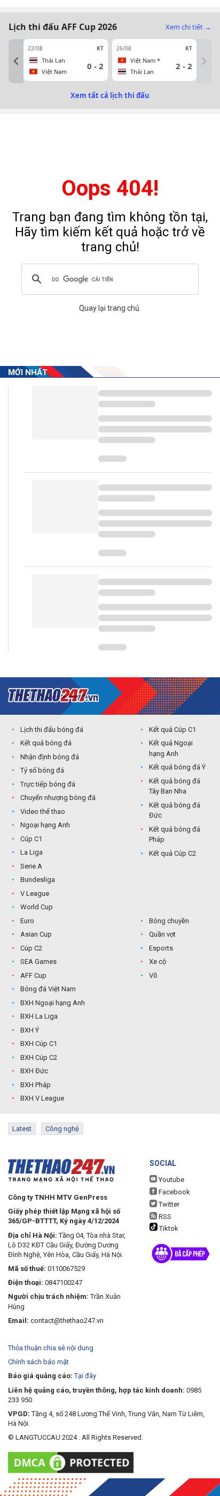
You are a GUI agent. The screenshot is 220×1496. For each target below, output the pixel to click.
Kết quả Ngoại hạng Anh (171, 748)
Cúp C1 (31, 839)
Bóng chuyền (169, 921)
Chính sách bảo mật (38, 1362)
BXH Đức (34, 1071)
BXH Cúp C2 (38, 1057)
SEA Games (38, 962)
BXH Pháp (35, 1085)
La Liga (31, 852)
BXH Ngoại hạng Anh (52, 1003)
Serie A (31, 866)
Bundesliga (37, 880)
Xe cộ (157, 962)
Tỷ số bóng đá (42, 770)
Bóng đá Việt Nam (48, 989)
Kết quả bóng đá (46, 743)
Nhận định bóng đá (49, 757)
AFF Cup (33, 975)
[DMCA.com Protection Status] (73, 1462)
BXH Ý (29, 1030)
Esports (161, 948)
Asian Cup (36, 934)
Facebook (173, 1192)
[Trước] (16, 61)
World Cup (36, 907)
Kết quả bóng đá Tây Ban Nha (174, 786)
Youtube (170, 1180)
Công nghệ (62, 1129)
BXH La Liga (39, 1016)
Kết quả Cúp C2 (172, 853)
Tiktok (168, 1228)
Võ (153, 975)
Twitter (168, 1204)
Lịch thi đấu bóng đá (51, 729)
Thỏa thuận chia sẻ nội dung (50, 1348)
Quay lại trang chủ (110, 308)
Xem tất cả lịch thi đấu (110, 95)
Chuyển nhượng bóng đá (58, 798)
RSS (164, 1217)
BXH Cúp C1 (38, 1043)
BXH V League (42, 1098)
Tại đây (85, 1376)
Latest (22, 1129)
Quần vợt (162, 934)
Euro (27, 921)
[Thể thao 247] (53, 695)
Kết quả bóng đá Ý (177, 767)
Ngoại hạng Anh (45, 825)
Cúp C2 (31, 948)
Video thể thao (42, 811)
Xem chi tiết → (188, 27)
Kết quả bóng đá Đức (174, 810)
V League (34, 893)
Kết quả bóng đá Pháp (174, 834)
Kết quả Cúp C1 (172, 729)
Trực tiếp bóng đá (47, 784)
